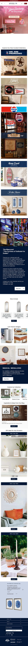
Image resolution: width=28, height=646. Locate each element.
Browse (13, 478)
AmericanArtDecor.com (15, 644)
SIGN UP (14, 630)
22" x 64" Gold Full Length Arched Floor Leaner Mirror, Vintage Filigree (6, 316)
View (13, 320)
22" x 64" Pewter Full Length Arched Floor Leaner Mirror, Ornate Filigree (19, 316)
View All (13, 426)
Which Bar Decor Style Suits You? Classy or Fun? (12, 423)
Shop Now (6, 379)
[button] (1, 3)
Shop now (18, 288)
